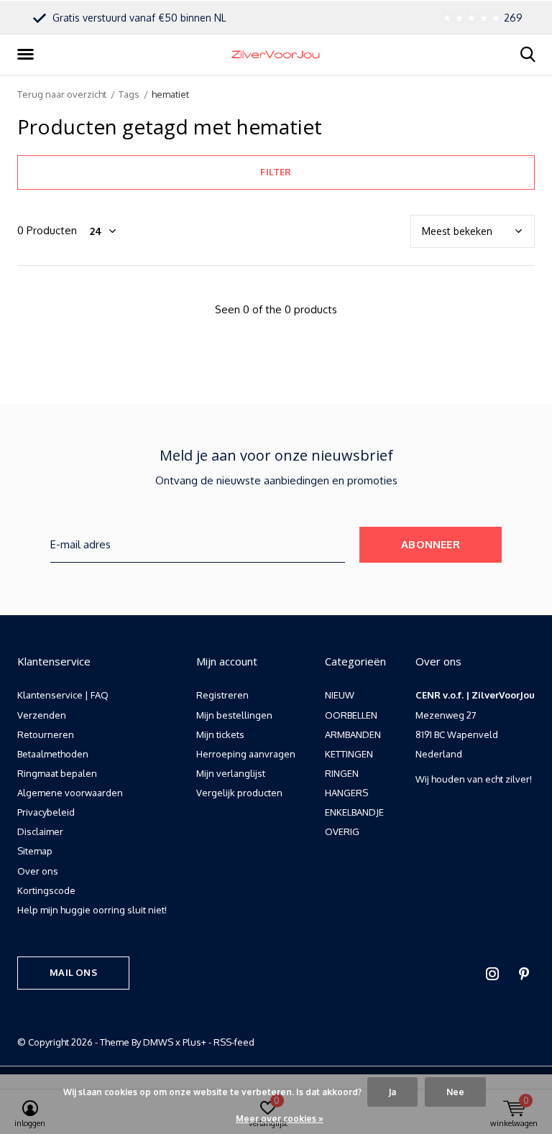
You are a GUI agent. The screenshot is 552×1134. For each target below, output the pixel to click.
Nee (455, 1092)
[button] (28, 54)
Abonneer (430, 544)
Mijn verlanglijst (230, 773)
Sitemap (34, 851)
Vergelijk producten (239, 792)
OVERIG (342, 831)
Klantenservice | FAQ (63, 695)
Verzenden (41, 715)
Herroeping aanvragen (245, 754)
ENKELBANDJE (354, 812)
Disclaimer (40, 831)
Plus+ (194, 1042)
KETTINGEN (349, 754)
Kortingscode (46, 890)
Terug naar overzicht (61, 94)
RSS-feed (233, 1042)
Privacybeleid (46, 812)
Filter (275, 172)
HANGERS (346, 792)
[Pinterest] (524, 974)
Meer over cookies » (279, 1118)
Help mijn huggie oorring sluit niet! (92, 910)
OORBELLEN (351, 715)
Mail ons (73, 972)
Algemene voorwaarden (70, 792)
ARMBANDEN (353, 734)
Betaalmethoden (52, 754)
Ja (392, 1092)
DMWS (158, 1042)
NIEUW (339, 695)
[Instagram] (492, 974)
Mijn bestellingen (234, 715)
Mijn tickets (220, 734)
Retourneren (45, 734)
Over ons (37, 871)
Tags (129, 94)
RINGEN (342, 773)
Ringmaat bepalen (57, 773)
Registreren (222, 695)
